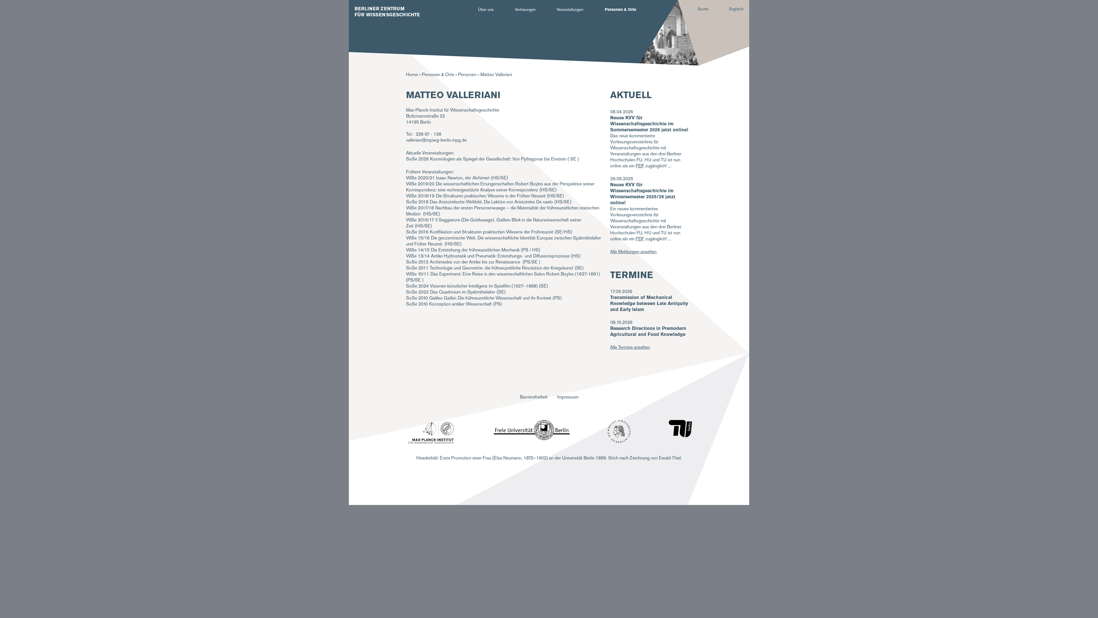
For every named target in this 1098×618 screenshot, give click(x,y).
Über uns (486, 9)
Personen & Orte (620, 9)
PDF (640, 166)
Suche (703, 8)
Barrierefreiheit (534, 397)
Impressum (567, 397)
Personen (467, 75)
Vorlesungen (525, 9)
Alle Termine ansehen (630, 347)
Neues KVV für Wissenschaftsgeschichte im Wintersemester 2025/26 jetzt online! (642, 194)
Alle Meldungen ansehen (633, 252)
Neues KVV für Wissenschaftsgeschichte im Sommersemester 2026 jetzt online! (649, 124)
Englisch (736, 8)
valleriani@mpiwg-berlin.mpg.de (436, 140)
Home (412, 75)
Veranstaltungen (570, 9)
